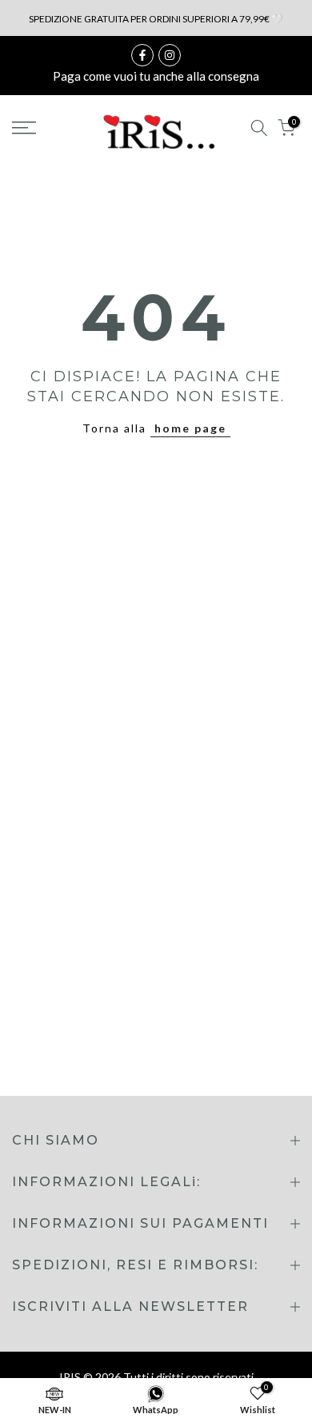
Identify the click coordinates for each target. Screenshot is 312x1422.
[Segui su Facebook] (142, 55)
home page (190, 428)
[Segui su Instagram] (169, 55)
